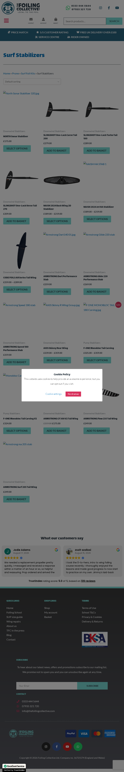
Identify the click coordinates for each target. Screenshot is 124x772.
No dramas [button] (73, 394)
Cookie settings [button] (54, 393)
